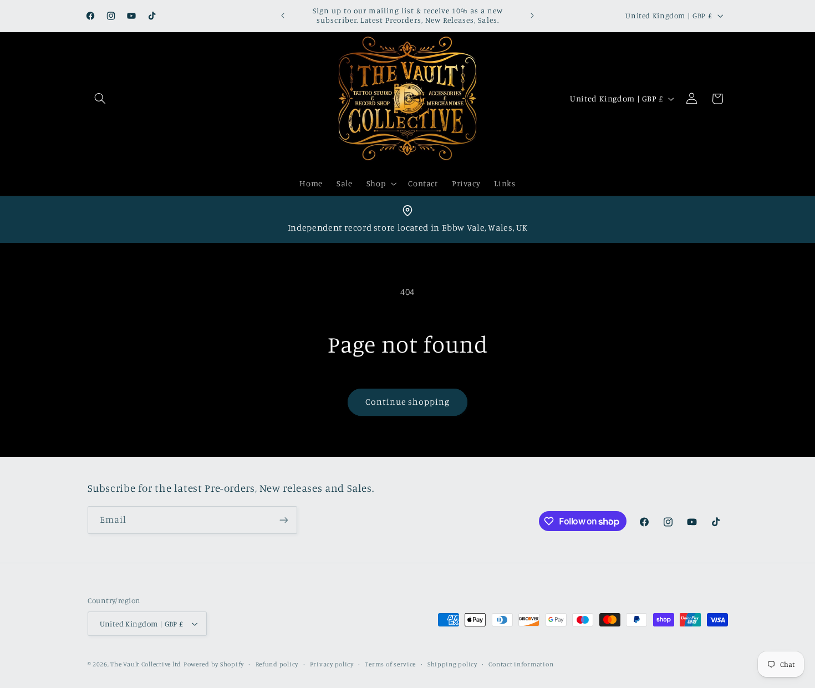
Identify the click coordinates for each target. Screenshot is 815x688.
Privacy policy (332, 664)
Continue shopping (407, 401)
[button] (100, 98)
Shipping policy (452, 664)
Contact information (520, 664)
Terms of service (390, 664)
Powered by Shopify (214, 664)
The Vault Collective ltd (145, 664)
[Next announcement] (532, 15)
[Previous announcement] (283, 15)
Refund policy (277, 664)
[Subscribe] (283, 519)
